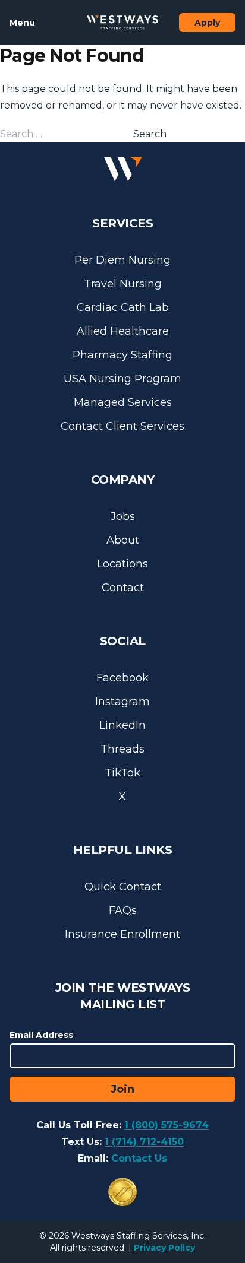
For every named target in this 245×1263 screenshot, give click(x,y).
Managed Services (123, 402)
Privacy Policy (164, 1247)
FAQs (123, 910)
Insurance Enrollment (122, 934)
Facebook (122, 677)
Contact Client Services (122, 426)
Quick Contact (122, 886)
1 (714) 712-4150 (144, 1141)
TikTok (122, 772)
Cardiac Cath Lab (123, 307)
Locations (122, 563)
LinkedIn (122, 725)
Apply (207, 22)
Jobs (123, 516)
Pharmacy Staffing (122, 354)
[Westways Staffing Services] (122, 22)
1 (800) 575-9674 (166, 1125)
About (122, 540)
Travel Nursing (123, 283)
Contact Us (139, 1158)
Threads (122, 749)
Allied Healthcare (123, 331)
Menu (22, 22)
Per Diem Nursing (122, 259)
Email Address (41, 1035)
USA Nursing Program (122, 378)
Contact (123, 587)
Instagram (122, 701)
